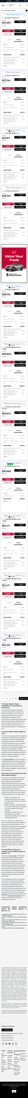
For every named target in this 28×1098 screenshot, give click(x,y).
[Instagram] (6, 1043)
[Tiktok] (12, 1043)
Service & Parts (10, 1052)
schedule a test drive (14, 896)
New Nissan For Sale (4, 1055)
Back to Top (23, 698)
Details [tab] (10, 39)
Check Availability (20, 34)
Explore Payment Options (8, 31)
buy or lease (12, 856)
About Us (23, 1054)
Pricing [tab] (18, 39)
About (23, 1051)
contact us (4, 894)
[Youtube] (9, 1043)
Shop (3, 1051)
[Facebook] (3, 1043)
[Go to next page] (12, 698)
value (13, 768)
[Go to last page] (16, 698)
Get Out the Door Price (21, 22)
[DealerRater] (16, 1043)
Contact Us (8, 1030)
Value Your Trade (8, 34)
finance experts (8, 759)
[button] (20, 30)
